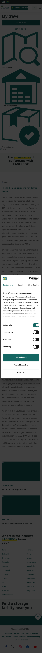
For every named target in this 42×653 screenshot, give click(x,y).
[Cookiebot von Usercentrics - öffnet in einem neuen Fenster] (29, 278)
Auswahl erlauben (21, 365)
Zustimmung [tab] (8, 285)
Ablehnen (21, 372)
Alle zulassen (21, 357)
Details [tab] (20, 285)
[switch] (36, 332)
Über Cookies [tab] (33, 285)
